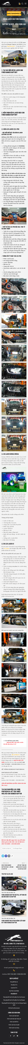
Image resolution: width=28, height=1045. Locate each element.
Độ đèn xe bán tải (6, 848)
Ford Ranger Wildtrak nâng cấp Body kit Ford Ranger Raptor (13, 921)
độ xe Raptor (16, 755)
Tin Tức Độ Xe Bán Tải (14, 14)
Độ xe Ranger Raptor (14, 12)
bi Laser (6, 548)
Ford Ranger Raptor (17, 848)
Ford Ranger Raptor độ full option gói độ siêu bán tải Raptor (14, 896)
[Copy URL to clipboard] (12, 856)
